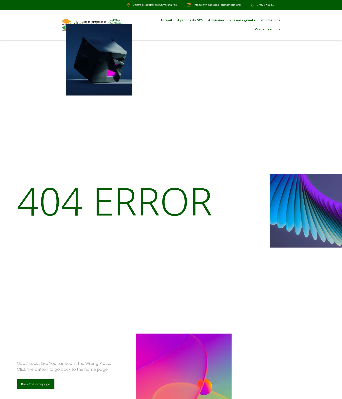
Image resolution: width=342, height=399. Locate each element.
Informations (270, 20)
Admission (216, 20)
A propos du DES (190, 20)
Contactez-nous (267, 29)
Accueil (166, 20)
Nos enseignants (242, 20)
